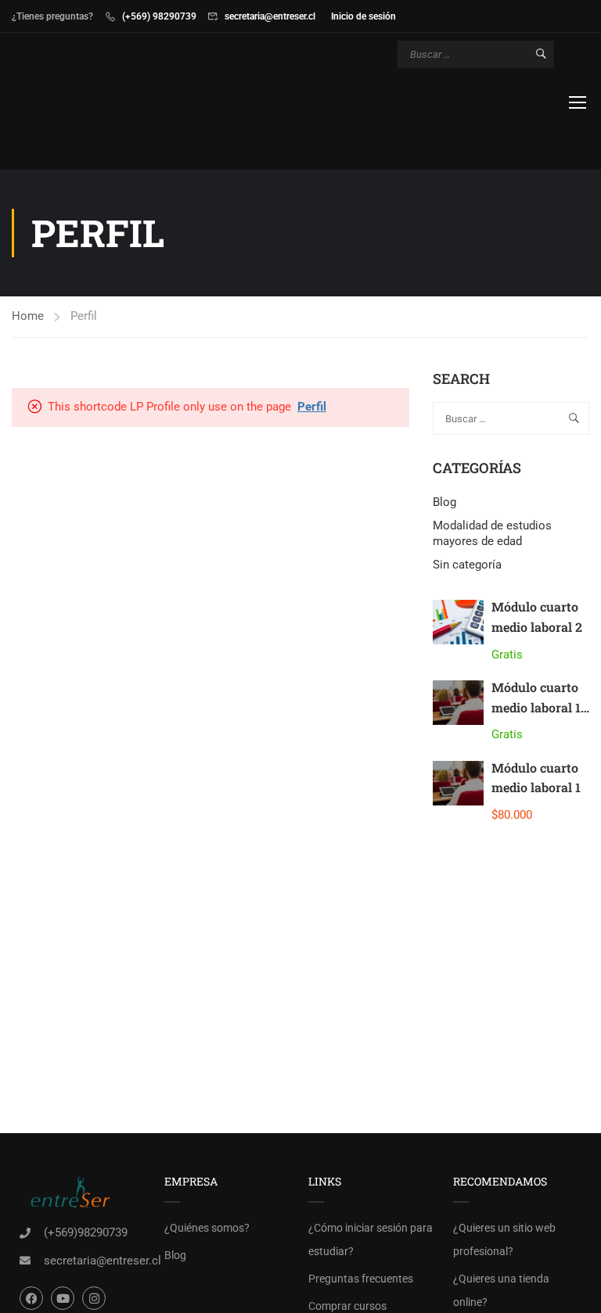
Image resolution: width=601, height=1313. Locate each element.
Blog (444, 502)
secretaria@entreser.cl (270, 16)
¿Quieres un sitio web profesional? (504, 1239)
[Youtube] (62, 1298)
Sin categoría (467, 565)
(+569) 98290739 (159, 16)
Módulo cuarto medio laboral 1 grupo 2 (536, 707)
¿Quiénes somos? (207, 1228)
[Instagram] (94, 1298)
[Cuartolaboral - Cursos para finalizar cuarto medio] (71, 103)
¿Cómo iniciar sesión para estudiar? (370, 1239)
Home (28, 316)
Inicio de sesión (363, 16)
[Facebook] (31, 1298)
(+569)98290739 (86, 1232)
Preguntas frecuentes (360, 1278)
